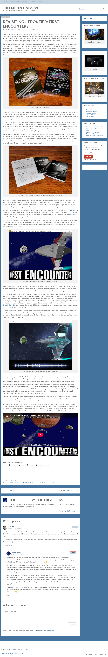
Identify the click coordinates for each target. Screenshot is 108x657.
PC (53, 483)
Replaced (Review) (90, 109)
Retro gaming (58, 483)
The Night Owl (10, 29)
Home (5, 2)
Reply (75, 527)
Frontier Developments (33, 483)
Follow (88, 156)
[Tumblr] (88, 18)
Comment (72, 624)
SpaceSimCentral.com (10, 305)
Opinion (42, 2)
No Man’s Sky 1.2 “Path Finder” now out (66, 491)
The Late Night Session (20, 8)
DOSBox (71, 210)
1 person (10, 545)
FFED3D (25, 483)
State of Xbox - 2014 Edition (93, 132)
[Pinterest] (91, 18)
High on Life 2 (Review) (91, 111)
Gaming (5, 17)
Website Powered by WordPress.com (12, 653)
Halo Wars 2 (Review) (10, 491)
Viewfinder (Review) (91, 113)
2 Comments (34, 29)
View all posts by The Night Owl (68, 511)
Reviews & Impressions (19, 2)
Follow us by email (91, 142)
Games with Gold (22, 649)
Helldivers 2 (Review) (91, 115)
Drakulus (11, 527)
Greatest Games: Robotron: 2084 (94, 127)
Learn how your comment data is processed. (41, 631)
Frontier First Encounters (46, 483)
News (33, 2)
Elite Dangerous (19, 483)
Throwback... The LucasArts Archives (95, 134)
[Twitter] (85, 18)
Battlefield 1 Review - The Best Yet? (95, 135)
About (51, 2)
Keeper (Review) (90, 116)
